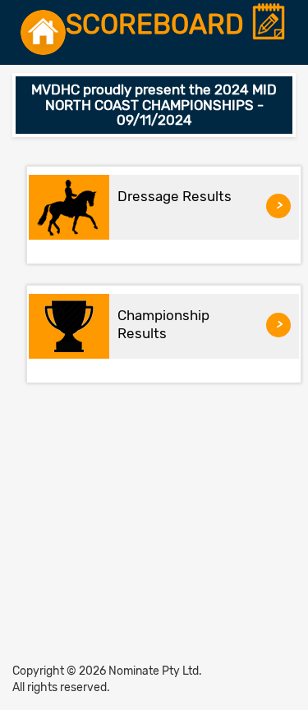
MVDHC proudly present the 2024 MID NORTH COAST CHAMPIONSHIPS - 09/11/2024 (154, 104)
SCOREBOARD (158, 25)
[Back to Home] (43, 32)
